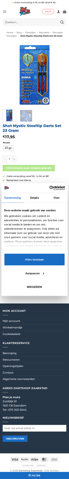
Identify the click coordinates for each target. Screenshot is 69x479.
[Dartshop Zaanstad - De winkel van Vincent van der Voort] (24, 11)
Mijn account (11, 321)
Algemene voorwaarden (19, 379)
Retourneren (11, 359)
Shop (19, 32)
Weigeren (34, 286)
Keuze (6, 143)
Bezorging (9, 353)
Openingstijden (13, 366)
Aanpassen (32, 273)
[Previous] (8, 74)
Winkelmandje (12, 327)
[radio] (8, 148)
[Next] (61, 74)
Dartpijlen (30, 32)
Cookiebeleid (11, 334)
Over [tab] (57, 197)
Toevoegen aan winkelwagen (29, 168)
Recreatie (44, 32)
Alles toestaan (34, 259)
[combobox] (34, 22)
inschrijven (15, 438)
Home (9, 32)
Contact (8, 372)
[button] (5, 11)
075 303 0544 (17, 409)
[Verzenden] (62, 22)
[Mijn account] (58, 11)
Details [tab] (34, 197)
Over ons (28, 465)
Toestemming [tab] (12, 197)
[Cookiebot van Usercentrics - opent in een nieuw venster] (49, 188)
